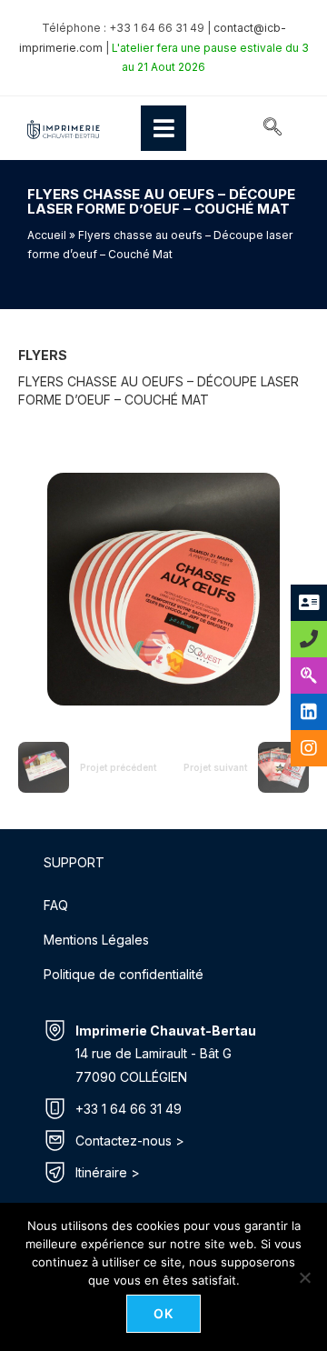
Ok (164, 1313)
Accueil (46, 235)
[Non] (304, 1277)
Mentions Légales (96, 939)
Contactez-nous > (129, 1140)
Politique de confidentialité (123, 974)
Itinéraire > (107, 1172)
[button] (272, 128)
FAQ (56, 905)
